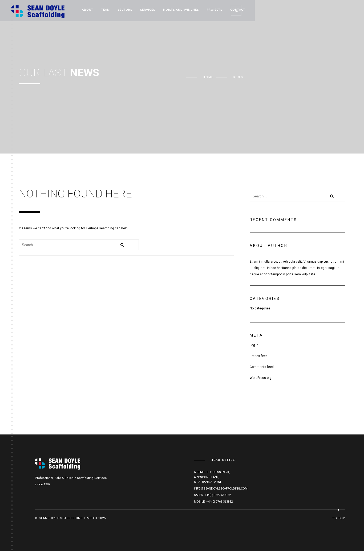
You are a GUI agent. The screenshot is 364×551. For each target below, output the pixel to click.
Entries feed (259, 356)
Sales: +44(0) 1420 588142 (212, 495)
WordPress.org (261, 378)
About (87, 9)
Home (208, 77)
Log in (254, 345)
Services (147, 9)
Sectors (125, 9)
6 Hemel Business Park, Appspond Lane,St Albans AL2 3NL (212, 477)
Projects (214, 9)
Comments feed (262, 367)
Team (105, 9)
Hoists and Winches (181, 9)
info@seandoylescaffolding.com (221, 488)
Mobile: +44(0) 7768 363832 (213, 501)
